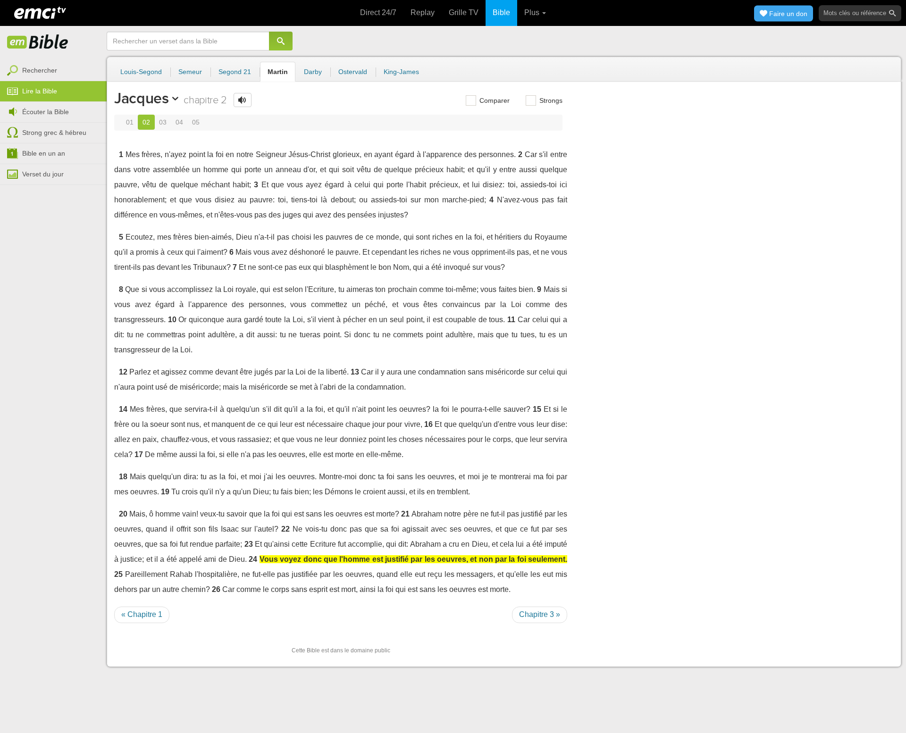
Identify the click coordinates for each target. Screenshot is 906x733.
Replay (423, 12)
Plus (532, 12)
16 (428, 424)
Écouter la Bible (45, 112)
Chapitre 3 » (539, 614)
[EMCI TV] (40, 12)
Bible (501, 12)
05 (196, 122)
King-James (401, 71)
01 (130, 122)
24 (253, 559)
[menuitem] (53, 70)
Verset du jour (43, 174)
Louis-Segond (141, 71)
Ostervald (352, 71)
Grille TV (463, 12)
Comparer (494, 100)
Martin (278, 71)
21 (405, 514)
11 (511, 320)
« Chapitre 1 (141, 614)
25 (118, 574)
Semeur (190, 71)
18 (123, 477)
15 (537, 409)
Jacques (141, 98)
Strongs (549, 100)
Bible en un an (43, 153)
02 (146, 122)
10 (172, 320)
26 (216, 589)
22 (285, 529)
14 (123, 409)
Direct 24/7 (378, 12)
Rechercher (39, 70)
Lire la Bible (39, 91)
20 (123, 514)
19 (165, 492)
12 (123, 372)
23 (248, 544)
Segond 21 (234, 71)
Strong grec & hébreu (54, 132)
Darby (313, 71)
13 (355, 372)
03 (163, 122)
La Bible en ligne (38, 42)
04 (179, 122)
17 (138, 454)
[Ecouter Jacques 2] (243, 100)
